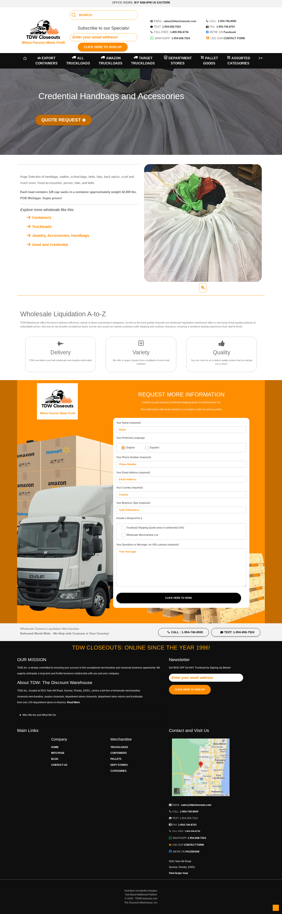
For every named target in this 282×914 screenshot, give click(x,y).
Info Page (57, 753)
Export (47, 60)
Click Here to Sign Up (103, 47)
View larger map (178, 873)
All (78, 60)
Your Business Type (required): (133, 502)
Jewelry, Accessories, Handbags (60, 236)
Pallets (115, 759)
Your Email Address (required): (133, 472)
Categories (118, 770)
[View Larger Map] (201, 798)
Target (143, 60)
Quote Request (61, 119)
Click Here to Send (178, 597)
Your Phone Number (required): (134, 457)
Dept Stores (119, 764)
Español (154, 447)
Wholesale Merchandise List (142, 534)
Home (55, 747)
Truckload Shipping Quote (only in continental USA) (155, 527)
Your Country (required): (129, 487)
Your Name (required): (128, 422)
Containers (41, 218)
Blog (54, 759)
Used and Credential (49, 245)
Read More (73, 702)
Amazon (110, 60)
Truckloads (41, 227)
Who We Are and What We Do (39, 715)
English (130, 447)
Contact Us (59, 764)
